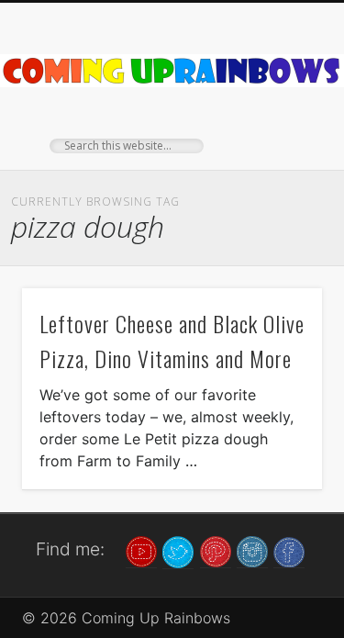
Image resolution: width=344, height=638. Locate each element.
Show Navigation (278, 164)
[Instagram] (252, 551)
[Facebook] (289, 551)
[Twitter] (178, 551)
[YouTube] (141, 551)
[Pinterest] (215, 551)
